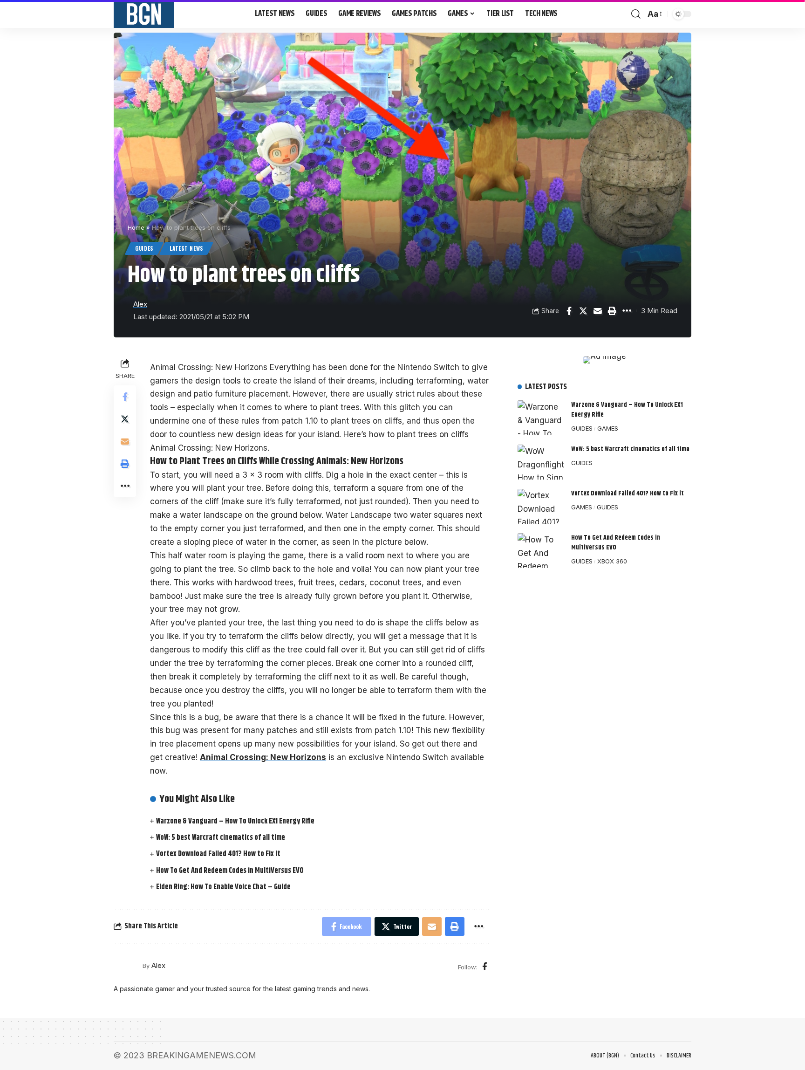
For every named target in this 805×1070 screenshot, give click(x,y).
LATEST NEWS (186, 248)
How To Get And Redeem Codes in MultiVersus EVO (230, 871)
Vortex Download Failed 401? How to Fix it (218, 854)
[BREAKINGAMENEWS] (144, 14)
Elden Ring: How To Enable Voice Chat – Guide (223, 887)
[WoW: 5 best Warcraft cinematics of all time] (541, 462)
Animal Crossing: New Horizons (263, 757)
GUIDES (144, 248)
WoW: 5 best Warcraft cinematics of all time (220, 838)
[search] (636, 14)
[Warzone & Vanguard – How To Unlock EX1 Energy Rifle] (541, 417)
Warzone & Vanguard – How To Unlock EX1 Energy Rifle (235, 821)
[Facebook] (485, 967)
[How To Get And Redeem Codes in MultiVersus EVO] (541, 550)
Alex (140, 304)
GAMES (607, 428)
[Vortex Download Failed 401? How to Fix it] (541, 506)
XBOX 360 (612, 561)
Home (136, 227)
